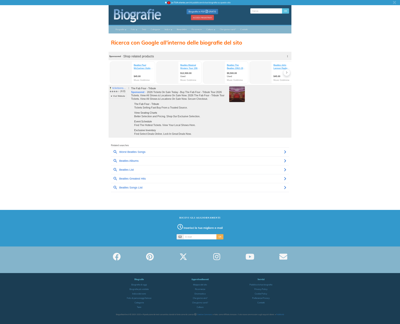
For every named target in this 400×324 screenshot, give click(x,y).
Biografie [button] (120, 29)
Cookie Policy (261, 293)
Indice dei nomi (139, 293)
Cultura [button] (210, 29)
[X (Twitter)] (183, 259)
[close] (394, 2)
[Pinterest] (150, 259)
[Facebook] (117, 259)
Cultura (200, 307)
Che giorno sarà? (228, 29)
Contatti (244, 29)
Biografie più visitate (139, 289)
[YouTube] (249, 259)
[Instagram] (216, 259)
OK (285, 11)
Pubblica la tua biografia (261, 284)
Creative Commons (204, 314)
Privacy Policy (261, 289)
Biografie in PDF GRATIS (202, 11)
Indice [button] (168, 29)
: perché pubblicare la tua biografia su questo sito (199, 2)
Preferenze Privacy (261, 298)
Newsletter (182, 29)
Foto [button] (133, 29)
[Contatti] (283, 259)
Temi (144, 29)
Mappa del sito (200, 284)
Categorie (155, 29)
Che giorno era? (200, 298)
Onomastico (200, 293)
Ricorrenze (197, 29)
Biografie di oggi (139, 284)
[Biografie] (141, 15)
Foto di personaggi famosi (139, 298)
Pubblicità (280, 314)
